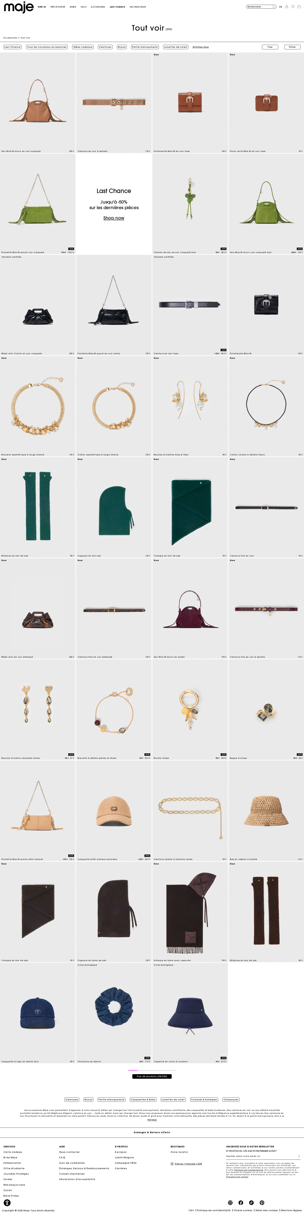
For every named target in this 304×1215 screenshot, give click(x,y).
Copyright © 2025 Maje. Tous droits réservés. (28, 1210)
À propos (121, 1152)
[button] (44, 7)
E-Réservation (12, 1163)
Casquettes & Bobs (143, 1100)
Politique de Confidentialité (248, 1170)
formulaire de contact (237, 1177)
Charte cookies (243, 1210)
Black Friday (11, 1195)
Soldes (8, 1179)
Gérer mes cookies (266, 1210)
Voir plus (152, 1119)
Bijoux (122, 47)
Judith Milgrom (124, 1157)
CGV (191, 1210)
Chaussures (231, 1100)
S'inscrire (297, 1156)
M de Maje (10, 1157)
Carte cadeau (13, 1152)
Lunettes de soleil (175, 47)
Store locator (179, 1152)
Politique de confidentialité (214, 1210)
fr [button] (280, 7)
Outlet (8, 1190)
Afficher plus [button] (201, 47)
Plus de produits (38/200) (152, 1076)
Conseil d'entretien (72, 1174)
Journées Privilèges (16, 1174)
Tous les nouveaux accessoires (47, 47)
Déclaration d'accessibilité (77, 1179)
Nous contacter (69, 1152)
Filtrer (292, 47)
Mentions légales (291, 1210)
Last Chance (13, 47)
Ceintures (105, 47)
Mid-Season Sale (14, 1185)
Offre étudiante (14, 1168)
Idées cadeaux (83, 47)
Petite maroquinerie (145, 47)
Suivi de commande (72, 1163)
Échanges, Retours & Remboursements (84, 1168)
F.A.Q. (62, 1157)
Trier (270, 47)
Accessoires (10, 38)
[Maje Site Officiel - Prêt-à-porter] (19, 7)
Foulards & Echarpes (204, 1100)
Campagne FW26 (126, 1163)
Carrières (121, 1168)
